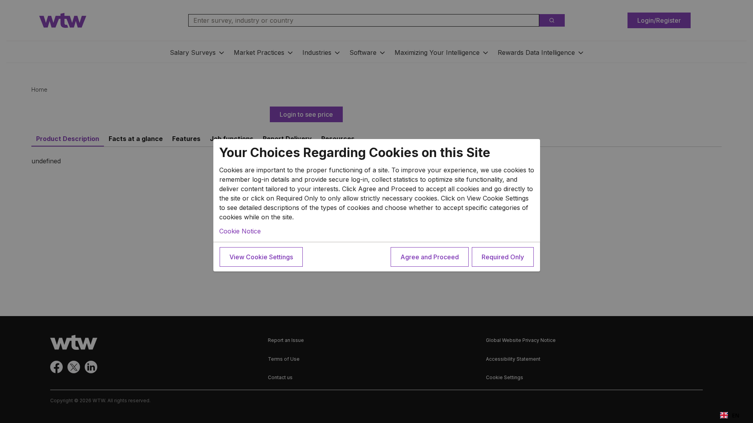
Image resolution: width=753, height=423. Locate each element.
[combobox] (729, 415)
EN (735, 415)
